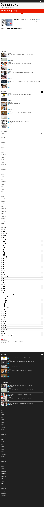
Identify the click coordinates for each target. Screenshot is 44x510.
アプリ (3, 323)
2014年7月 (2, 206)
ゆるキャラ (3, 325)
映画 (2, 272)
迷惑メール (3, 239)
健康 (2, 288)
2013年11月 (3, 220)
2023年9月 (2, 140)
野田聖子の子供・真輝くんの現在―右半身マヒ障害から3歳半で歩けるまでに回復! (20, 72)
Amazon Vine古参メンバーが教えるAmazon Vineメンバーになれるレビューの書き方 (21, 121)
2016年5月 (2, 176)
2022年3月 (2, 144)
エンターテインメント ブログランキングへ (8, 341)
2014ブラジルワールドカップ (6, 335)
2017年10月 (3, 154)
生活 (2, 260)
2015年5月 (2, 191)
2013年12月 (3, 218)
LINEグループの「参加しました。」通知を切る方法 (25, 19)
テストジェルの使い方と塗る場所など (13, 125)
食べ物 (3, 229)
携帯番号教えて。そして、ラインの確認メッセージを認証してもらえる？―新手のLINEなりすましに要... (24, 81)
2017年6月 (2, 434)
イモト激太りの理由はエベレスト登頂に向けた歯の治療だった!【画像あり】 (19, 398)
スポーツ (3, 313)
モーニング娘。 (4, 296)
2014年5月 (2, 483)
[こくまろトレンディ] (9, 6)
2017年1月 (2, 167)
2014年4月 (2, 211)
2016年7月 (2, 172)
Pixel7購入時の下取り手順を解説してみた (14, 103)
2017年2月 (2, 166)
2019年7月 (2, 419)
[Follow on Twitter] (42, 1)
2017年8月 (2, 157)
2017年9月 (2, 429)
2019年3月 (2, 424)
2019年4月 (2, 149)
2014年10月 (3, 201)
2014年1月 (2, 216)
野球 (2, 237)
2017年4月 (2, 164)
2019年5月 (2, 147)
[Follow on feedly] (40, 1)
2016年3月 (2, 451)
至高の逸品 (3, 243)
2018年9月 (2, 152)
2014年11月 (3, 199)
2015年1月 (2, 196)
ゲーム (3, 317)
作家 (2, 292)
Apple (2, 333)
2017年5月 (2, 162)
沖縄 (2, 266)
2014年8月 (2, 478)
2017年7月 (2, 159)
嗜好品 (3, 284)
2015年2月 (2, 194)
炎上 (2, 264)
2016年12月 (3, 169)
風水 (2, 231)
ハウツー (15, 28)
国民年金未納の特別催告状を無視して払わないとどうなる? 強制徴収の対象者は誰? (20, 389)
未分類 (3, 270)
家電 (2, 280)
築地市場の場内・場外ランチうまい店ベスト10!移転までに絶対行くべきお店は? (20, 54)
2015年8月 (2, 186)
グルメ (3, 319)
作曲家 (3, 290)
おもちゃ (3, 327)
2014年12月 (3, 198)
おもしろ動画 (4, 329)
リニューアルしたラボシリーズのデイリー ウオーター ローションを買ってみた (20, 370)
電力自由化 (3, 235)
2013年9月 (2, 223)
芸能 (3, 241)
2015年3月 (2, 193)
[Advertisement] (9, 41)
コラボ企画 (3, 315)
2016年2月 (2, 179)
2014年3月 (2, 213)
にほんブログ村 (3, 342)
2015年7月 (2, 461)
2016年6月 (2, 174)
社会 (2, 254)
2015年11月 (3, 181)
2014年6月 (2, 208)
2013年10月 (3, 221)
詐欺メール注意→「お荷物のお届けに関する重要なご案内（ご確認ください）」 (20, 94)
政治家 (3, 274)
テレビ (3, 309)
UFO (2, 331)
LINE (8, 28)
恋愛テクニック (4, 276)
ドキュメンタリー (4, 307)
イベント (3, 321)
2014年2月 (2, 488)
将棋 (2, 278)
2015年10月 (3, 456)
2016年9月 (2, 171)
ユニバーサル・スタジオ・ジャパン (7, 294)
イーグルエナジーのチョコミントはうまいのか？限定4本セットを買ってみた (20, 112)
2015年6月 (2, 189)
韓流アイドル (4, 233)
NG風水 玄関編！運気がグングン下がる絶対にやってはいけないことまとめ (19, 63)
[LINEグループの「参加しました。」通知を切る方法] (7, 22)
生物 (2, 258)
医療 (2, 286)
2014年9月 (2, 203)
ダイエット (3, 311)
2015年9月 (2, 184)
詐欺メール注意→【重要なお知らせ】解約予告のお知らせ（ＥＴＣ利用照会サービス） (21, 361)
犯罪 (2, 262)
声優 (2, 282)
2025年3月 (2, 139)
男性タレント (4, 256)
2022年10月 (3, 142)
